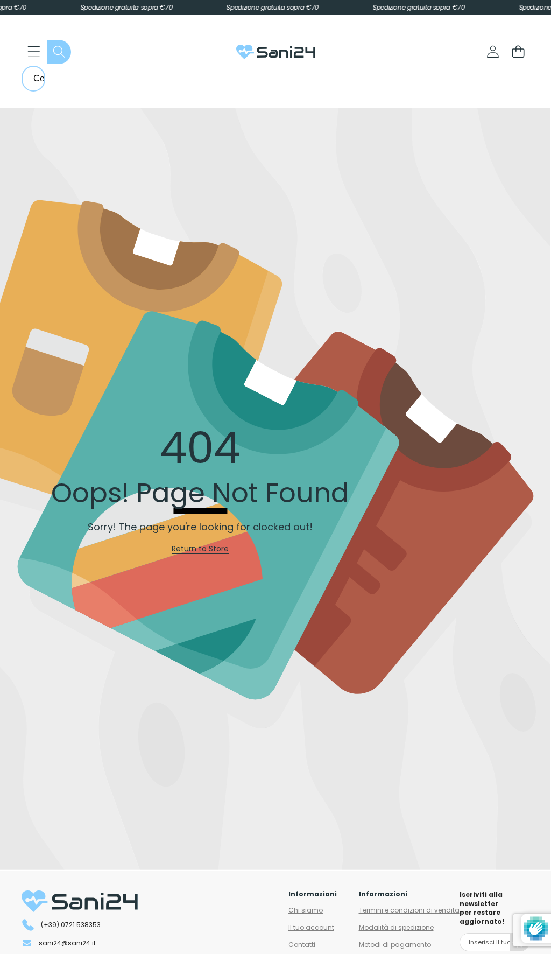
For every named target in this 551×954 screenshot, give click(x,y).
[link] (200, 549)
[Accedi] (493, 52)
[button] (518, 52)
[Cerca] (59, 52)
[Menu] (34, 52)
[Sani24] (276, 52)
